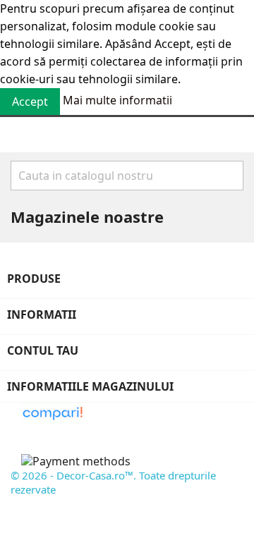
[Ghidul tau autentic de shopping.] (52, 412)
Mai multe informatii (117, 100)
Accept (30, 101)
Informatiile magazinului (90, 386)
